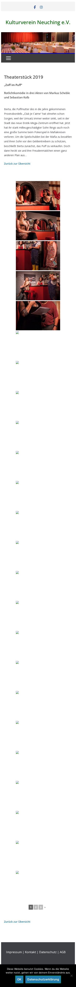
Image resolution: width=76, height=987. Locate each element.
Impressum (14, 952)
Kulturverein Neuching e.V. (38, 22)
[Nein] (71, 975)
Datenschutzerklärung (43, 979)
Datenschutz (48, 952)
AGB (63, 952)
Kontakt (30, 952)
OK (19, 979)
